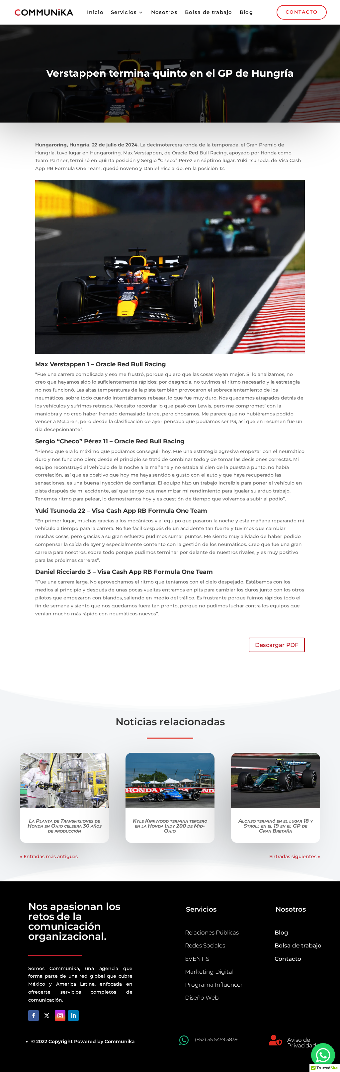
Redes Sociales (205, 945)
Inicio (95, 12)
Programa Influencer (214, 984)
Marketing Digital (209, 971)
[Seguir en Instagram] (60, 1015)
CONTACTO (302, 12)
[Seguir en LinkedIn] (73, 1015)
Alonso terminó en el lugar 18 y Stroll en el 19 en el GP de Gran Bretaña (275, 826)
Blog (246, 12)
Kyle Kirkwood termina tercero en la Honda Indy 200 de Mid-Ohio (170, 826)
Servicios (124, 12)
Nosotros (164, 12)
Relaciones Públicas (212, 932)
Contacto (288, 958)
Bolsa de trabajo (208, 12)
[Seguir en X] (47, 1015)
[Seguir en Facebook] (33, 1015)
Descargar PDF (276, 645)
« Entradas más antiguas (49, 856)
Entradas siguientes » (294, 856)
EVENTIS (197, 958)
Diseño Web (201, 997)
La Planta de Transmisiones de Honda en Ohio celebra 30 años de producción (65, 826)
